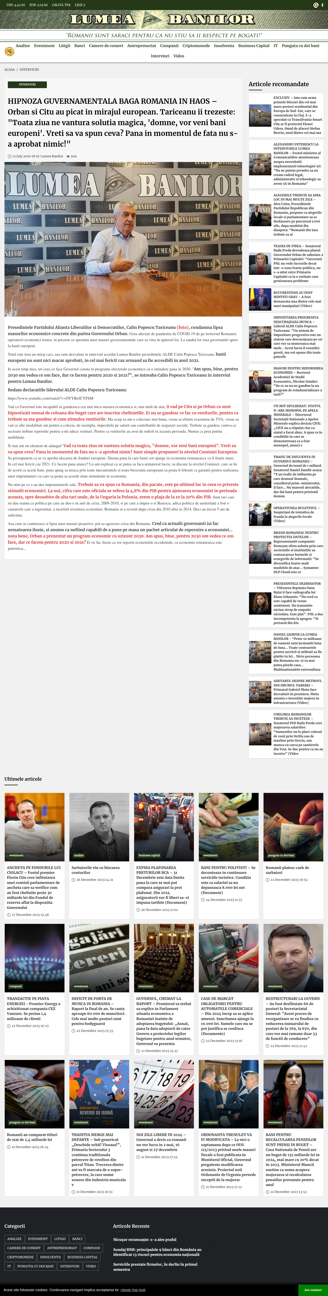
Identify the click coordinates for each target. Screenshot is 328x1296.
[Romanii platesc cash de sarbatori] (293, 827)
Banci (79, 45)
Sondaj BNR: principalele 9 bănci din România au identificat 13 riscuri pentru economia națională (157, 1252)
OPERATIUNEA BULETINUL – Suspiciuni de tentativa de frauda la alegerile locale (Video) (297, 514)
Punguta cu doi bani (300, 45)
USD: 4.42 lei (16, 5)
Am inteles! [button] (313, 1290)
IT (276, 45)
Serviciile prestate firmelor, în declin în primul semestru (155, 1267)
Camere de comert (106, 45)
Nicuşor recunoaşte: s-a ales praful (144, 1240)
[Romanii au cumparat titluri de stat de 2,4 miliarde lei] (34, 1094)
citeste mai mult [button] (132, 1290)
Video (178, 56)
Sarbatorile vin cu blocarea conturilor (96, 870)
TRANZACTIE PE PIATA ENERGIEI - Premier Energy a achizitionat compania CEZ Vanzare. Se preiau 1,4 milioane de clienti (33, 1009)
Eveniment (44, 45)
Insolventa (224, 45)
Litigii (64, 45)
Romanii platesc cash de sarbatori (287, 870)
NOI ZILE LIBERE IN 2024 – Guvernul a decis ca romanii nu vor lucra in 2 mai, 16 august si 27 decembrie (161, 1142)
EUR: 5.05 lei (38, 5)
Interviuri (160, 56)
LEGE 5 (80, 5)
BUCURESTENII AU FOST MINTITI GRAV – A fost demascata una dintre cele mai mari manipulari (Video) (297, 299)
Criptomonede (196, 45)
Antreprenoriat (141, 45)
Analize (23, 45)
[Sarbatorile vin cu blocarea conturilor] (99, 827)
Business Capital (254, 45)
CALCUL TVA (61, 5)
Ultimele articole (23, 779)
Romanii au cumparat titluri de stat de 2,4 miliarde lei (32, 1137)
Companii (169, 45)
